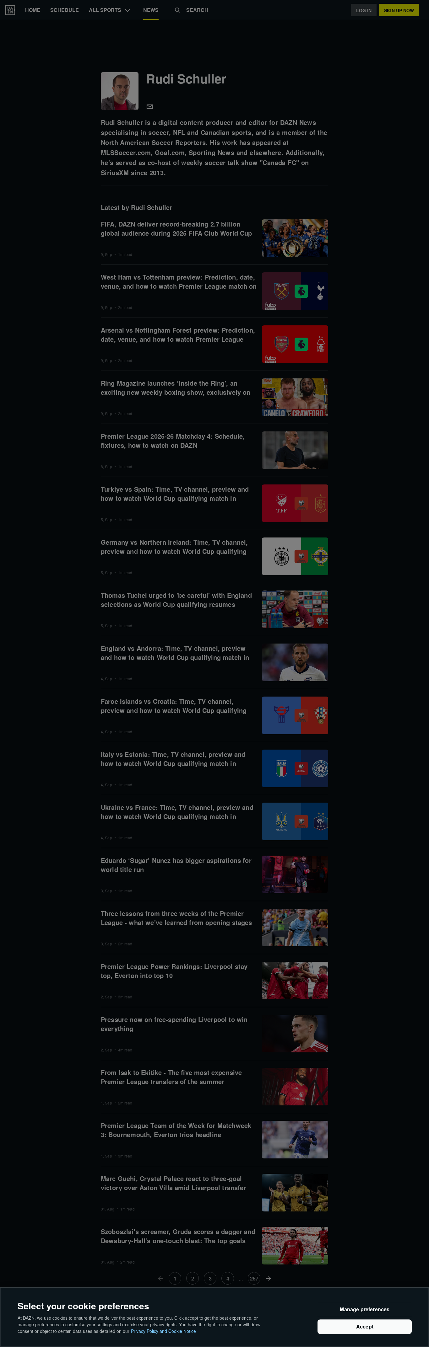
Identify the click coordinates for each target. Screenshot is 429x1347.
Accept (364, 1326)
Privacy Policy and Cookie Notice (163, 1331)
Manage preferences (364, 1309)
